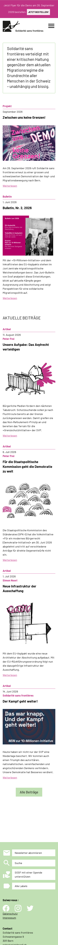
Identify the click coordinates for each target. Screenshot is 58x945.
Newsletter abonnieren (28, 852)
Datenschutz (10, 913)
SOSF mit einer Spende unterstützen (28, 874)
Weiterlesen (10, 185)
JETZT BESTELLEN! (38, 12)
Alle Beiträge (29, 792)
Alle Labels (21, 886)
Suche (18, 863)
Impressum (9, 917)
